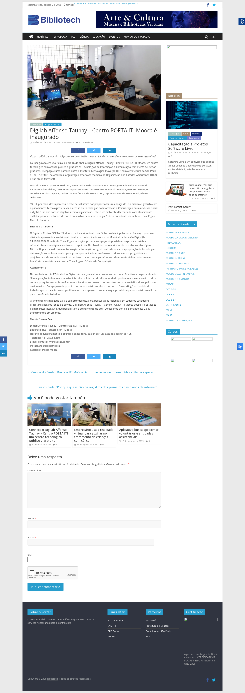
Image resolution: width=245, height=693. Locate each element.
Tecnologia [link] (59, 36)
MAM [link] (169, 310)
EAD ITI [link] (112, 625)
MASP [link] (169, 315)
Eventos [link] (114, 36)
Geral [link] (185, 133)
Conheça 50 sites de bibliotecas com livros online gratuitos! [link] (106, 4)
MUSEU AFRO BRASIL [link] (178, 232)
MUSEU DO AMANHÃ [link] (177, 279)
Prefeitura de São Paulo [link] (159, 631)
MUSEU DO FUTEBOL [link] (178, 263)
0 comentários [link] (86, 142)
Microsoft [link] (151, 620)
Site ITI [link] (111, 636)
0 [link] (56, 444)
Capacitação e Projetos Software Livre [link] (188, 146)
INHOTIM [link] (171, 247)
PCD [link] (73, 36)
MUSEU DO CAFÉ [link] (175, 253)
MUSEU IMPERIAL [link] (175, 258)
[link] (208, 5)
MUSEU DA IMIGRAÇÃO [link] (179, 320)
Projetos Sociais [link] (52, 124)
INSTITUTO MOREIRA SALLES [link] (182, 268)
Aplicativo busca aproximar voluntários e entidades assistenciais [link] (138, 433)
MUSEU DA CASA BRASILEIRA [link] (182, 237)
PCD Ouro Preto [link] (116, 620)
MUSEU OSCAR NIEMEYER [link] (180, 273)
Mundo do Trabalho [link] (137, 36)
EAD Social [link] (113, 631)
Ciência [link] (84, 36)
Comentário (34, 470)
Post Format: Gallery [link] (179, 206)
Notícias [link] (42, 36)
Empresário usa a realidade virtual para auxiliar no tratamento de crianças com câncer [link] (93, 435)
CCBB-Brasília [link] (173, 304)
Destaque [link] (36, 124)
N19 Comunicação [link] (65, 142)
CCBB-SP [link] (171, 289)
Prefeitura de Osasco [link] (157, 625)
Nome (32, 518)
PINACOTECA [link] (173, 242)
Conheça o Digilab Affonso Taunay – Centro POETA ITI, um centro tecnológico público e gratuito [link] (49, 435)
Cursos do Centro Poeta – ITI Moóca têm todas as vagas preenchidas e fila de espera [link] (90, 372)
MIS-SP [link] (170, 284)
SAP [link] (148, 636)
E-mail (32, 537)
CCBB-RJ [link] (170, 294)
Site (30, 555)
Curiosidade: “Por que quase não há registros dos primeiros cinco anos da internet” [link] (99, 387)
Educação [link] (98, 36)
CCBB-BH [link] (171, 299)
